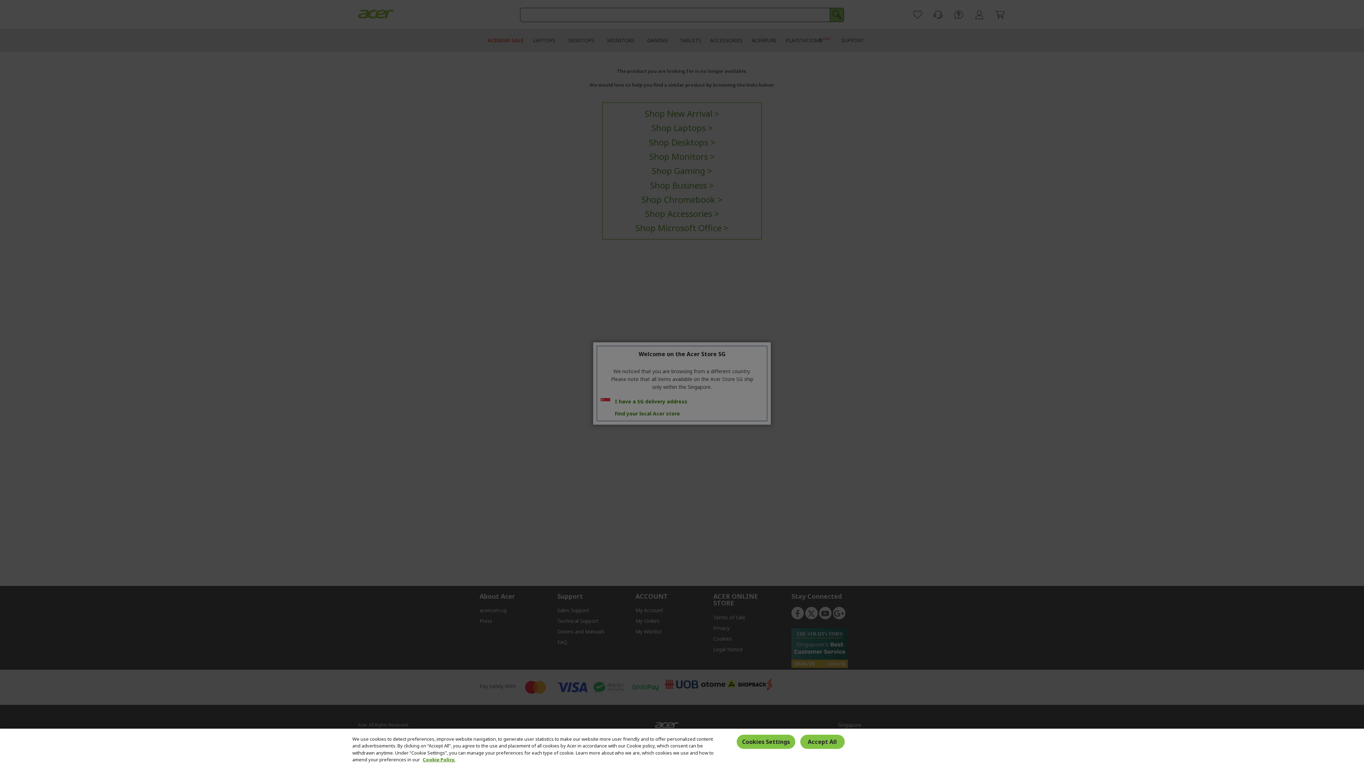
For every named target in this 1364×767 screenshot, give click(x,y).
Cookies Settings (766, 742)
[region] (682, 748)
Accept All (822, 742)
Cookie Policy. (439, 759)
